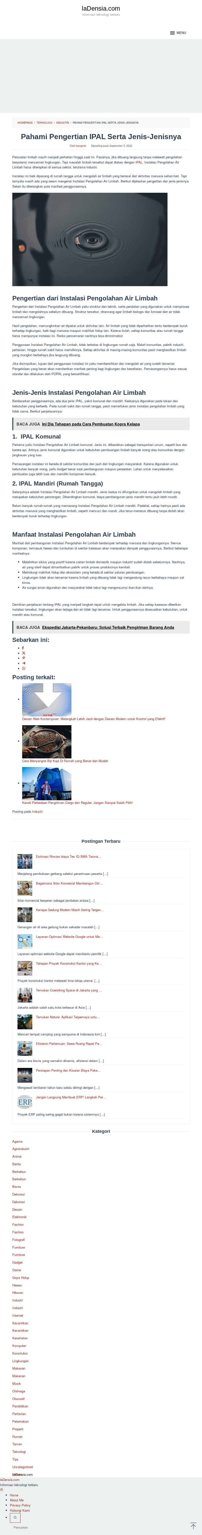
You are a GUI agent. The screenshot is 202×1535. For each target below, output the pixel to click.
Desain (17, 1209)
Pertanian (19, 1413)
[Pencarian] (15, 1518)
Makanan (18, 1368)
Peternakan (20, 1421)
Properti (17, 1429)
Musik (16, 1383)
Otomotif (18, 1398)
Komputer (19, 1345)
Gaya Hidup (20, 1277)
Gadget (17, 1262)
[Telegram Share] (23, 663)
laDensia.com (101, 8)
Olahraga (18, 1391)
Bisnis (16, 1186)
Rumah (17, 1436)
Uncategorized (22, 1466)
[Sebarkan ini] (23, 648)
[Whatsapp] (23, 668)
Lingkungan (20, 1360)
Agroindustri (20, 1148)
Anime (16, 1156)
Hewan (17, 1285)
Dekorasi (18, 1194)
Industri (37, 811)
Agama (17, 1141)
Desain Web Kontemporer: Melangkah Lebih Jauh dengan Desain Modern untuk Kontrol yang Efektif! (94, 718)
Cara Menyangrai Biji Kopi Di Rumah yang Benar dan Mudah (65, 760)
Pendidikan (20, 1406)
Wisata (17, 1474)
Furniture (18, 1247)
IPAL (138, 162)
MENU (181, 33)
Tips (15, 1459)
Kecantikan (20, 1323)
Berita (16, 1164)
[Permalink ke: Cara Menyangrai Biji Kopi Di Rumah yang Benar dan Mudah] (46, 741)
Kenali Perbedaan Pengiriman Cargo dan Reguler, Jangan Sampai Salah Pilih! (77, 802)
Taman (17, 1444)
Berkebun (19, 1171)
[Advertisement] (101, 76)
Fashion (18, 1224)
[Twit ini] (23, 653)
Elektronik (19, 1216)
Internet (17, 1315)
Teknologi (19, 1451)
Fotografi (18, 1239)
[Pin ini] (23, 658)
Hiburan (17, 1292)
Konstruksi (20, 1353)
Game (16, 1270)
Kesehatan (20, 1338)
